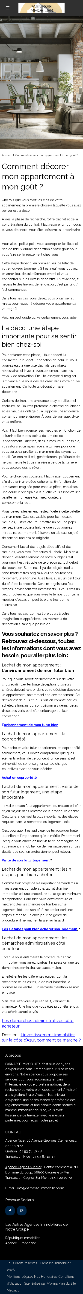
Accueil (6, 155)
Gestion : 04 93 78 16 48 (23, 1151)
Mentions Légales (20, 1276)
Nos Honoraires (45, 1276)
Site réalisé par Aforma (41, 1283)
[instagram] (22, 1210)
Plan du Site (67, 1283)
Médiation (14, 1290)
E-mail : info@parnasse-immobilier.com (34, 1188)
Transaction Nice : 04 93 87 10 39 (30, 1156)
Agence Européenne (20, 1243)
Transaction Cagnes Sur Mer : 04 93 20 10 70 (38, 1177)
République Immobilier (22, 1238)
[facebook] (10, 1210)
